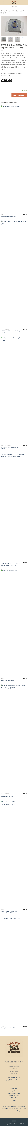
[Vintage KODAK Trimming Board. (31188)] (14, 390)
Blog (18, 1111)
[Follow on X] (16, 1084)
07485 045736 (15, 1077)
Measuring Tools (16, 11)
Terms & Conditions (9, 1106)
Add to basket (19, 95)
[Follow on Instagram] (14, 1084)
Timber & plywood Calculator (8, 216)
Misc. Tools (14, 1098)
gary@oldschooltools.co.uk (14, 1080)
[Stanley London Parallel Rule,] (14, 971)
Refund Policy (13, 1108)
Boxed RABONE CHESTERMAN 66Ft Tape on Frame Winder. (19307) (11, 564)
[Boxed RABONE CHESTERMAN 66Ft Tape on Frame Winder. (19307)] (14, 507)
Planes (14, 1100)
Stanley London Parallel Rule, (9, 1027)
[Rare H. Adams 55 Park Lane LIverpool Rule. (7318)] (14, 854)
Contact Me (12, 1111)
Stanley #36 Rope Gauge (7, 680)
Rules (3, 13)
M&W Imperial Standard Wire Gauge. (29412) (11, 331)
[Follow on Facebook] (11, 1084)
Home (2, 11)
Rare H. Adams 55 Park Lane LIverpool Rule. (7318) (9, 912)
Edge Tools (14, 1091)
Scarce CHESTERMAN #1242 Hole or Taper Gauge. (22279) (11, 795)
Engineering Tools (14, 1093)
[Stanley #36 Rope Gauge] (14, 623)
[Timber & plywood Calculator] (14, 159)
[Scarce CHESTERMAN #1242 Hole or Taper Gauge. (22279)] (14, 738)
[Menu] (2, 2)
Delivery (5, 1108)
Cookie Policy (20, 1106)
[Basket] (26, 2)
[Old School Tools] (14, 2)
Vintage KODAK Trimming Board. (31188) (10, 448)
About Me (22, 1108)
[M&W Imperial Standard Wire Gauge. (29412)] (14, 274)
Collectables (14, 1088)
